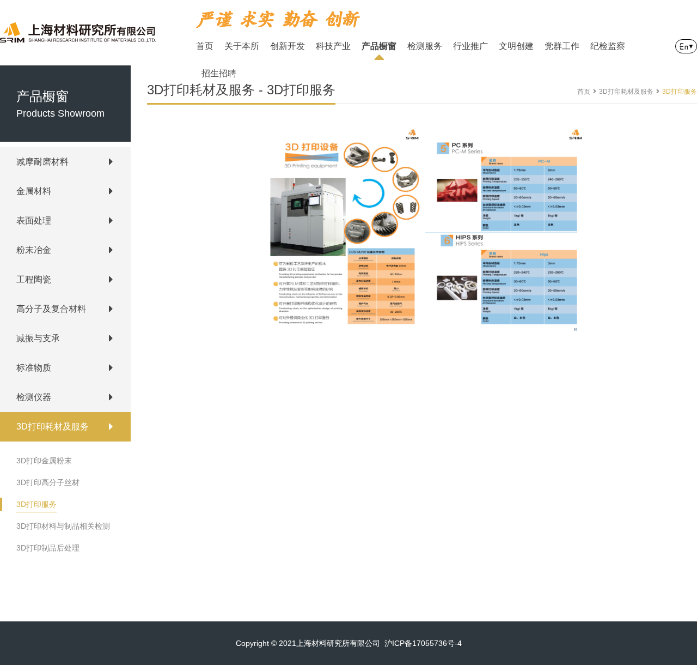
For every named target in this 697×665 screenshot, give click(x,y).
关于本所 (241, 46)
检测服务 (424, 46)
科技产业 (333, 46)
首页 (204, 46)
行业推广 (470, 46)
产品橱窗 (379, 46)
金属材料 (33, 191)
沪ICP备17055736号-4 (423, 643)
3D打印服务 (36, 504)
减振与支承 (38, 338)
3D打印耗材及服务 (52, 426)
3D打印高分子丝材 (48, 482)
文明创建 (516, 46)
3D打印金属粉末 (44, 460)
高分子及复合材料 (51, 308)
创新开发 (287, 46)
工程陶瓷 (33, 279)
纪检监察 (607, 46)
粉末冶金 (33, 250)
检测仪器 (33, 397)
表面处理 (33, 220)
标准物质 (33, 367)
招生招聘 (218, 73)
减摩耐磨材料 (42, 161)
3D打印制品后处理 (48, 547)
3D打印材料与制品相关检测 (63, 526)
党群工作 (562, 46)
